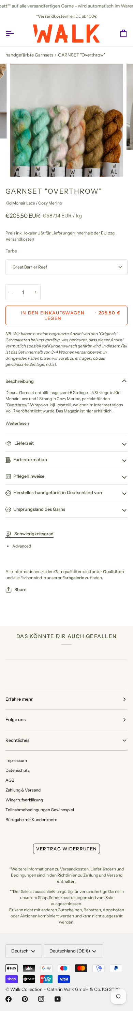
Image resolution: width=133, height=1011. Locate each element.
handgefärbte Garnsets (29, 55)
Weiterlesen (17, 423)
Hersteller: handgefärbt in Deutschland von (57, 492)
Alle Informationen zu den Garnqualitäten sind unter (64, 571)
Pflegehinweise (28, 476)
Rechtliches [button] (17, 740)
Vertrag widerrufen (66, 848)
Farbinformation (30, 459)
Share (20, 589)
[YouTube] (58, 999)
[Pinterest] (25, 999)
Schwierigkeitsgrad (33, 533)
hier (89, 410)
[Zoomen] (23, 164)
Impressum (16, 760)
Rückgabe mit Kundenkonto (31, 819)
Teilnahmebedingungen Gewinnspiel (39, 809)
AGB (9, 780)
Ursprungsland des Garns (39, 509)
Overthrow (17, 404)
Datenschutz (17, 770)
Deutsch (20, 950)
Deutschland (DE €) (69, 950)
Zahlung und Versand (102, 875)
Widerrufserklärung (24, 799)
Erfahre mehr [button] (19, 699)
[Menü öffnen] (15, 33)
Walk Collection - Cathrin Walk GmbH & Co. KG (59, 989)
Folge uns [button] (15, 719)
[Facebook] (8, 999)
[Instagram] (41, 999)
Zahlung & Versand (23, 790)
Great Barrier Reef (30, 267)
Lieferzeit (23, 443)
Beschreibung (19, 381)
